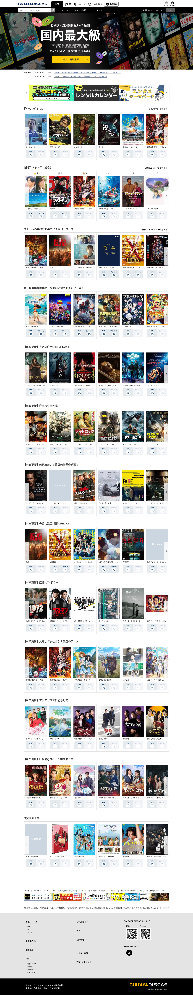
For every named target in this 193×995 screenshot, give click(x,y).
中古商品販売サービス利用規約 (78, 908)
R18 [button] (169, 10)
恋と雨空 (77, 798)
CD (70, 4)
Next (166, 136)
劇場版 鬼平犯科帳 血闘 (156, 857)
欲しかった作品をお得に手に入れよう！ (66, 891)
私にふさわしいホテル (58, 857)
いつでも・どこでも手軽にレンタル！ (36, 891)
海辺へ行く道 (79, 857)
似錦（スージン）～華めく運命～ (62, 798)
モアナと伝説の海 (32, 326)
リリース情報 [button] (80, 10)
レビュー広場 (82, 952)
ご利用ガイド (147, 10)
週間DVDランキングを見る (156, 168)
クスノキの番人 (152, 209)
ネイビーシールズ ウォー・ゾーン (62, 444)
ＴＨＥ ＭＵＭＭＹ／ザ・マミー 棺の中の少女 (116, 385)
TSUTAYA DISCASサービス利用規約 (52, 908)
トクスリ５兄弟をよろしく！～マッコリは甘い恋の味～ (45, 739)
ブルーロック (127, 326)
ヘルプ (159, 10)
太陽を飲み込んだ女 (154, 739)
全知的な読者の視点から (131, 385)
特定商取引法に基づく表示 (125, 908)
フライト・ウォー (153, 444)
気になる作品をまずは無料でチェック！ (153, 891)
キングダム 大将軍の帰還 (108, 326)
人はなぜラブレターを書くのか (85, 268)
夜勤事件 (126, 562)
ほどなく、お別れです (34, 209)
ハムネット (78, 147)
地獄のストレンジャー (82, 503)
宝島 (51, 268)
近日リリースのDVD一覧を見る (154, 230)
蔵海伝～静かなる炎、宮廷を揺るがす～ (40, 798)
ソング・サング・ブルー (156, 385)
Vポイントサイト (84, 961)
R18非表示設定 (32, 972)
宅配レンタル (32, 963)
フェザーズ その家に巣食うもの (37, 503)
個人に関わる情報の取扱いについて (102, 908)
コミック (81, 4)
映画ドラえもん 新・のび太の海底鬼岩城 (114, 209)
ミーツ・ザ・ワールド (34, 857)
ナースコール (30, 147)
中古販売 (30, 969)
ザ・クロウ (54, 385)
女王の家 (126, 739)
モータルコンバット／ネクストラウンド (161, 268)
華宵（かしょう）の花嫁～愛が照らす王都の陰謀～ (141, 798)
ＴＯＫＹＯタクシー (130, 209)
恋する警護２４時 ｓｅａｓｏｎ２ (87, 621)
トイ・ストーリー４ (57, 326)
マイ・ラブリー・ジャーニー (60, 739)
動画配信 (113, 4)
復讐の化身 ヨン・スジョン (84, 739)
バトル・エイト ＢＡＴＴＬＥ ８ (111, 444)
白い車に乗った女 (105, 503)
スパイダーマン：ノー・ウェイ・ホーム (88, 326)
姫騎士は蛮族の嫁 (105, 680)
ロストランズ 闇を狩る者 (35, 385)
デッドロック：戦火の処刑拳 (84, 444)
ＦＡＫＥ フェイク (130, 503)
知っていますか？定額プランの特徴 (93, 891)
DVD (57, 4)
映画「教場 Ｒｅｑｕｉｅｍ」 (110, 268)
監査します (103, 739)
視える (101, 147)
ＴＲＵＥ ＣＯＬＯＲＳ (131, 621)
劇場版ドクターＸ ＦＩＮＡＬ (134, 268)
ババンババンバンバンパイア (84, 562)
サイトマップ (164, 908)
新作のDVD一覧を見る (158, 109)
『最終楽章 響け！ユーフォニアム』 (87, 680)
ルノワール (127, 857)
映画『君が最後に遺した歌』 (109, 562)
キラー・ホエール (129, 444)
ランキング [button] (97, 10)
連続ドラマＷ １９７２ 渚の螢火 (38, 621)
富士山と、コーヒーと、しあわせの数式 (113, 857)
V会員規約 (34, 908)
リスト (166, 5)
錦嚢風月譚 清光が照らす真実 (110, 798)
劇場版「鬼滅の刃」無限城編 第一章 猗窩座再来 (44, 268)
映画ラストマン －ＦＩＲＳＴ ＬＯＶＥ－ (66, 209)
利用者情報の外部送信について (147, 908)
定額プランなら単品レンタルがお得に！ (124, 891)
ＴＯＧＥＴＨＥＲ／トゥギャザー (62, 503)
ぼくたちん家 (103, 621)
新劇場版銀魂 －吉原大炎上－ (158, 147)
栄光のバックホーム (130, 147)
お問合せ (80, 939)
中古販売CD (97, 4)
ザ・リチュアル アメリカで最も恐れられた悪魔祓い (166, 503)
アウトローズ (55, 147)
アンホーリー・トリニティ (35, 444)
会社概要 (27, 908)
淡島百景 (126, 680)
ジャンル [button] (64, 10)
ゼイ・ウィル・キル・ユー (83, 385)
